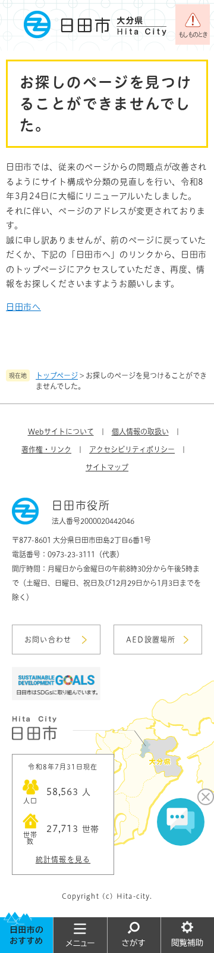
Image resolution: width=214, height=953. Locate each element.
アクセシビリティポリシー (132, 449)
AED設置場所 (150, 639)
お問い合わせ (47, 639)
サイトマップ (107, 467)
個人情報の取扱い (140, 431)
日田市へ (23, 307)
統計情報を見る (63, 859)
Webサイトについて (61, 431)
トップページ (57, 375)
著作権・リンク (46, 449)
